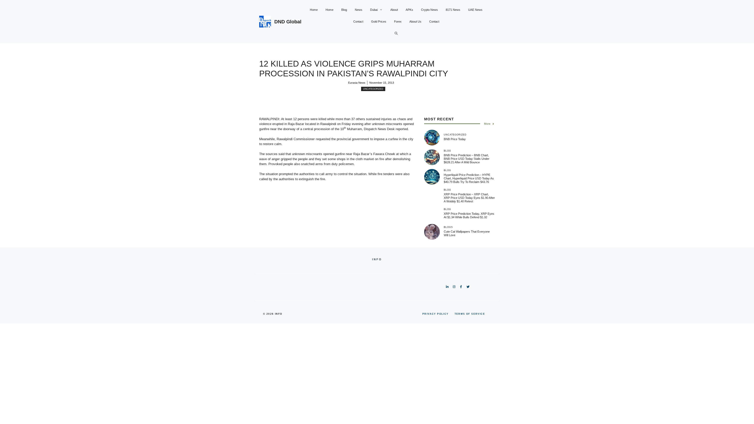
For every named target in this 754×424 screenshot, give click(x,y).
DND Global (287, 21)
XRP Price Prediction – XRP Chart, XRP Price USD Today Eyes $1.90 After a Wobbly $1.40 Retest (469, 198)
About (394, 9)
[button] (396, 33)
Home (314, 9)
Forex (398, 21)
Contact (358, 21)
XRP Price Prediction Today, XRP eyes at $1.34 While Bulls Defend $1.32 (469, 215)
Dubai (374, 9)
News (358, 9)
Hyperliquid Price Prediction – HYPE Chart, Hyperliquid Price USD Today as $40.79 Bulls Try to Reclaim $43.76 (469, 178)
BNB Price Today (455, 139)
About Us (415, 21)
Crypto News (429, 9)
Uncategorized (373, 89)
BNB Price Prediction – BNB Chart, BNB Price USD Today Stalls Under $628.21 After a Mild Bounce (466, 159)
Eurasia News (356, 82)
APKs (409, 9)
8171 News (453, 9)
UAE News (475, 9)
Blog (344, 9)
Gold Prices (378, 21)
